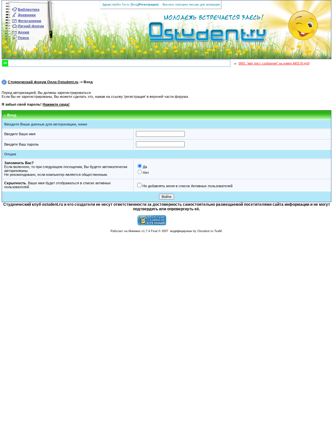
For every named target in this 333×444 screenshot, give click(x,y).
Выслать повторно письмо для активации (191, 4)
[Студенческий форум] (196, 34)
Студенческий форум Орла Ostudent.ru (43, 82)
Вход (134, 4)
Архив (23, 32)
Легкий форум (31, 26)
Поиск (23, 38)
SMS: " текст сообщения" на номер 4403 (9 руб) (274, 63)
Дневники (27, 15)
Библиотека (28, 9)
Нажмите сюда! (56, 104)
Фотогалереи (29, 21)
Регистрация (148, 4)
